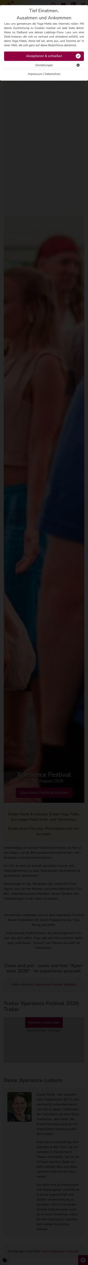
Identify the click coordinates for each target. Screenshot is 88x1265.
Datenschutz (52, 74)
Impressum (35, 74)
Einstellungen (44, 65)
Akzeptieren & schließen (44, 56)
